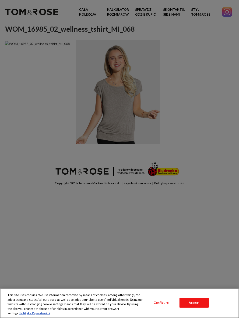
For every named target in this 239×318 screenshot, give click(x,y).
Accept (194, 302)
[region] (119, 303)
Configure (161, 302)
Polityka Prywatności (34, 313)
